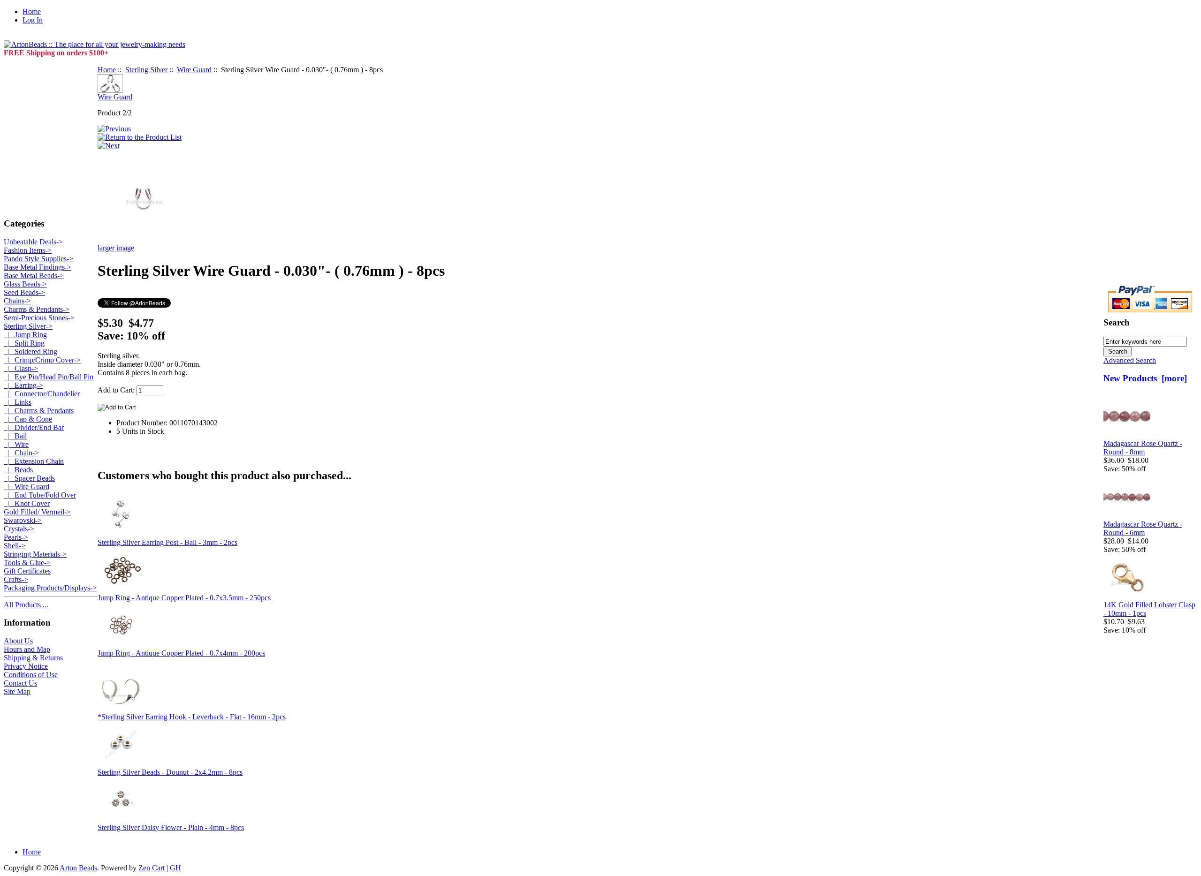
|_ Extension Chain (34, 461)
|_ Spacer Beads (29, 478)
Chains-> (17, 301)
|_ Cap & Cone (28, 419)
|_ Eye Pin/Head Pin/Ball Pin (48, 377)
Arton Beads (78, 868)
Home (32, 11)
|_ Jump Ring (25, 335)
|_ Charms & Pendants (39, 411)
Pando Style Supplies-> (38, 259)
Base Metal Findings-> (37, 267)
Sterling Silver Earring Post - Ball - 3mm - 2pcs (167, 542)
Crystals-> (19, 529)
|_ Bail (15, 436)
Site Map (17, 691)
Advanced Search (1129, 360)
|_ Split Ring (24, 343)
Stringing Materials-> (35, 554)
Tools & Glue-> (27, 562)
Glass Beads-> (25, 284)
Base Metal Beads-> (34, 275)
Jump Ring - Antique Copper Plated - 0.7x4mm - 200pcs (181, 653)
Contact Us (20, 683)
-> (28, 326)
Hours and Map (27, 649)
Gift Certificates (27, 571)
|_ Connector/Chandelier (42, 394)
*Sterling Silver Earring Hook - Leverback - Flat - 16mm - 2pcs (192, 717)
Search (1116, 322)
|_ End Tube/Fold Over (40, 495)
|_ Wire (16, 444)
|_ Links (17, 402)
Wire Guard (194, 70)
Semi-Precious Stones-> (39, 318)
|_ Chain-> (21, 453)
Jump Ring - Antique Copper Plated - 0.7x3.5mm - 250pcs (184, 598)
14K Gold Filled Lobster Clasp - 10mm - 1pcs (1149, 609)
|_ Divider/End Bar (34, 427)
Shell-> (14, 546)
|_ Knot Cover (27, 503)
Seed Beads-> (24, 292)
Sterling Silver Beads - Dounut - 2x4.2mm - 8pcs (170, 772)
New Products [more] (1145, 378)
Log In (33, 20)
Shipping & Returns (33, 658)
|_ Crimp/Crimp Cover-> (42, 360)
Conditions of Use (31, 675)
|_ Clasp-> (21, 368)
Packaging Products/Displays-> (50, 588)
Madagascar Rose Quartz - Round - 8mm (1142, 447)
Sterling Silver (146, 70)
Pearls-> (16, 537)
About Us (18, 641)
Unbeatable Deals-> (33, 242)
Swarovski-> (23, 520)
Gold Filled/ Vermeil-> (37, 512)
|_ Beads (18, 470)
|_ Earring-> (23, 385)
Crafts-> (16, 579)
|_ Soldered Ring (30, 351)
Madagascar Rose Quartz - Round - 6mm (1142, 528)
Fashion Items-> (28, 250)
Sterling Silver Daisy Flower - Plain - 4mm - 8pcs (171, 827)
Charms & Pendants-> (36, 309)
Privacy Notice (26, 666)
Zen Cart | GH (159, 868)
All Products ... (26, 605)
